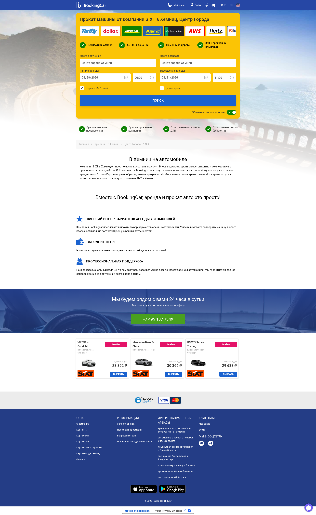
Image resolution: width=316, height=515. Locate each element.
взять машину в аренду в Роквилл (176, 465)
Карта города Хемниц (88, 453)
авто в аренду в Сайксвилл (172, 477)
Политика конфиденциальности (134, 441)
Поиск (158, 100)
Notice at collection (137, 510)
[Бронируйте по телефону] (207, 5)
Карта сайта (83, 435)
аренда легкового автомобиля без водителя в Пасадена (174, 430)
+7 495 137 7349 (158, 319)
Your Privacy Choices (168, 510)
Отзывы (80, 459)
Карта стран (83, 441)
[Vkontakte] (201, 444)
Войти (198, 5)
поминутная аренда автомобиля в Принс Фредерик (175, 448)
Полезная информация (129, 429)
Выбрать (118, 374)
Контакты (81, 429)
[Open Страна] (238, 5)
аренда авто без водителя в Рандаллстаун (173, 458)
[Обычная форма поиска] (231, 112)
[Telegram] (210, 444)
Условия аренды (126, 423)
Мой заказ (179, 5)
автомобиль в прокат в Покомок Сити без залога (176, 439)
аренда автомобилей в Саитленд (175, 471)
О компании (82, 423)
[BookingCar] (91, 5)
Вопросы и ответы (127, 435)
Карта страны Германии (89, 447)
